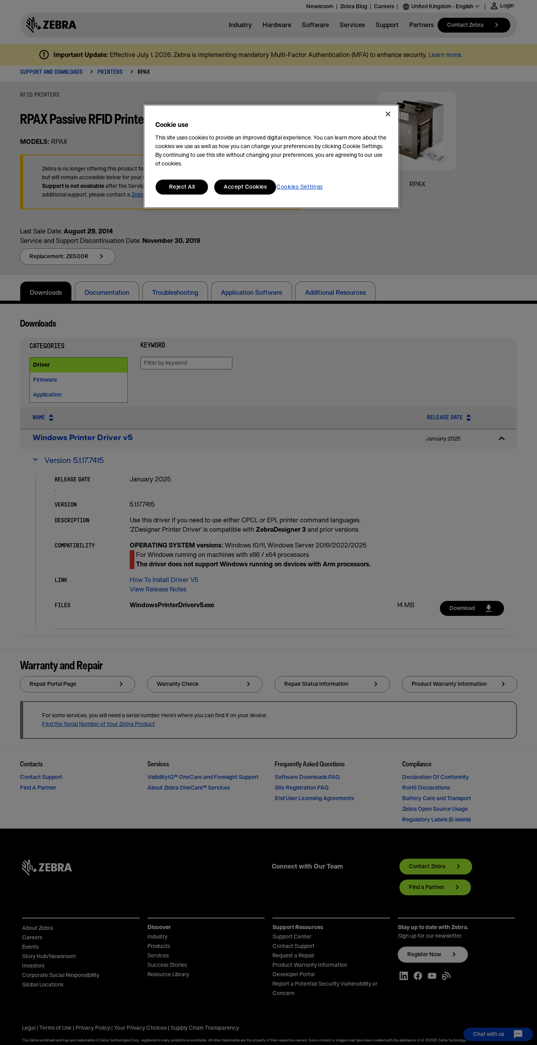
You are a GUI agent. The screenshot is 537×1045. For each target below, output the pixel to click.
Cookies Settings (299, 187)
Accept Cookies (245, 187)
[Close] (388, 114)
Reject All (182, 187)
